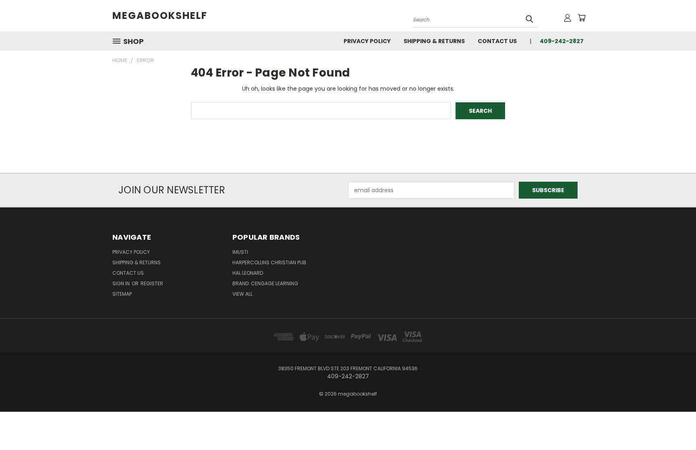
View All (242, 293)
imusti (240, 252)
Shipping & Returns (434, 41)
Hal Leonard (247, 273)
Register (152, 283)
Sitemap (122, 293)
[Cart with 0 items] (582, 18)
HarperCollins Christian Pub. (269, 262)
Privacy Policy (367, 41)
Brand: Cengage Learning (265, 283)
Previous (675, 425)
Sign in (121, 283)
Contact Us (497, 41)
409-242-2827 (562, 41)
